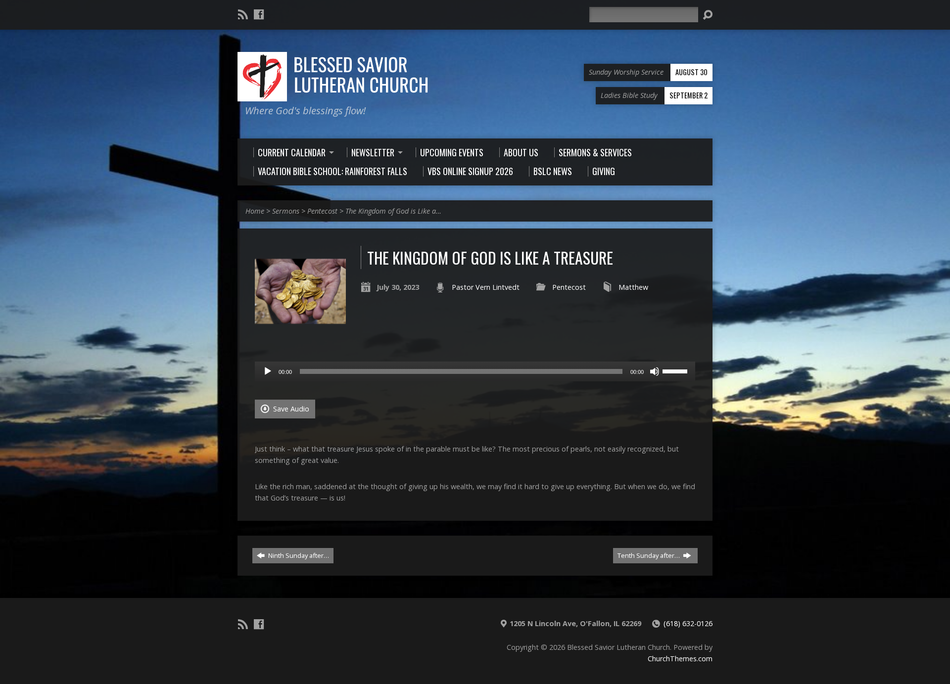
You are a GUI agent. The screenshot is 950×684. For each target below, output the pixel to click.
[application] (475, 371)
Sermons (285, 211)
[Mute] (655, 371)
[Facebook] (259, 14)
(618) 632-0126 (688, 623)
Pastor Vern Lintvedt (486, 287)
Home (254, 211)
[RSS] (243, 14)
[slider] (676, 370)
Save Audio (290, 408)
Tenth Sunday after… (649, 555)
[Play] (268, 371)
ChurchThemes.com (680, 658)
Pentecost (322, 211)
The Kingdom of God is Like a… (393, 211)
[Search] (707, 15)
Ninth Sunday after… (298, 555)
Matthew (633, 287)
